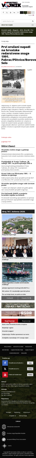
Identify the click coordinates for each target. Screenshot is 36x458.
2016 (21, 30)
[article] (18, 225)
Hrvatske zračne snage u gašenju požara (15, 150)
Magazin (15, 30)
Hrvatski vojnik (7, 25)
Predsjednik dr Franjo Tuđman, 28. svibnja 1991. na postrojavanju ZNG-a (16, 162)
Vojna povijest (29, 350)
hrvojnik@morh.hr (10, 392)
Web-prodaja (23, 416)
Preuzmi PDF (26, 298)
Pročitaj (9, 298)
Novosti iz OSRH (18, 346)
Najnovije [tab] (26, 321)
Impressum (26, 412)
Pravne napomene (29, 455)
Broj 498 (26, 30)
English (30, 15)
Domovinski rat (10, 66)
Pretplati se (12, 416)
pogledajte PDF (6, 142)
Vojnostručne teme (17, 350)
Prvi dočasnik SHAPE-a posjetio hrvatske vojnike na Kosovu (14, 194)
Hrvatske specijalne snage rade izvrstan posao (17, 184)
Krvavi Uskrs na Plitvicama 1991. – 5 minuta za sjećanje (16, 174)
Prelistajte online (6, 137)
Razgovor (28, 346)
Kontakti (8, 412)
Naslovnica (7, 346)
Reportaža (5, 350)
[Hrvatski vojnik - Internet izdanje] (18, 5)
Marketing (17, 412)
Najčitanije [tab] (10, 321)
